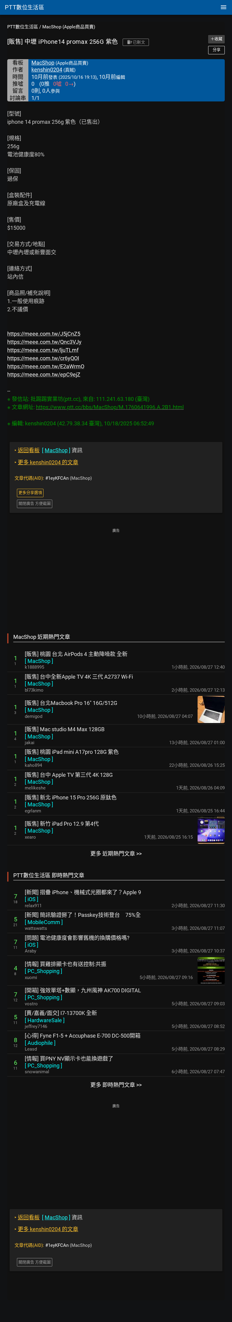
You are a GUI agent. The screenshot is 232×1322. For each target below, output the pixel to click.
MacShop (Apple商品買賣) (68, 27)
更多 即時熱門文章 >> (116, 1085)
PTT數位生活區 (22, 27)
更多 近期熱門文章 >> (116, 853)
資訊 (48, 450)
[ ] (39, 661)
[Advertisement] (116, 576)
